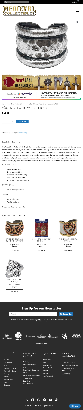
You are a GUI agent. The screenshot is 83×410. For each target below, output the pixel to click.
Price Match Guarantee (31, 370)
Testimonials (27, 378)
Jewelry (10, 104)
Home (4, 104)
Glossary (7, 385)
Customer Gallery (10, 368)
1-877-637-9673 (69, 362)
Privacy (6, 376)
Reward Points (48, 368)
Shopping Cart (47, 365)
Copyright (7, 374)
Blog (5, 365)
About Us (7, 360)
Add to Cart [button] (14, 251)
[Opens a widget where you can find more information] (75, 406)
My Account (46, 360)
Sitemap (67, 374)
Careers (6, 382)
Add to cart (22, 121)
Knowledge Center (10, 371)
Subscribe (66, 314)
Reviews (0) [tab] (16, 142)
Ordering (26, 362)
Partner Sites (8, 379)
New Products (28, 384)
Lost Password (48, 376)
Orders (45, 362)
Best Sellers (27, 381)
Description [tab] (6, 142)
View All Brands (41, 344)
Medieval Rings (33, 104)
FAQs (25, 373)
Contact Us (68, 371)
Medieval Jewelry (20, 104)
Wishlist (45, 370)
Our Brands (8, 362)
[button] (77, 10)
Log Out (45, 373)
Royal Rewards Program (31, 375)
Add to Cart (14, 291)
